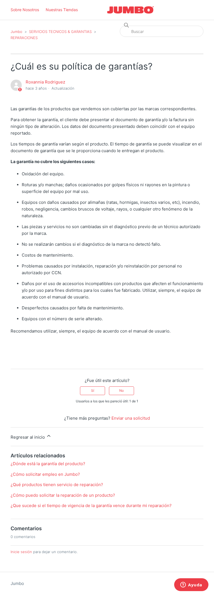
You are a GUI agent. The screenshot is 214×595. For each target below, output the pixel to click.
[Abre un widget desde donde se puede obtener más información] (191, 585)
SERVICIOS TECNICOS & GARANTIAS (60, 31)
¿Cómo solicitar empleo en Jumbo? (45, 474)
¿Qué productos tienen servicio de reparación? (57, 484)
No (121, 390)
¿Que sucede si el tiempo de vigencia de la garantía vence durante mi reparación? (91, 505)
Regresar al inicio (28, 437)
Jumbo (16, 31)
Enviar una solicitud (130, 418)
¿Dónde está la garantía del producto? (48, 463)
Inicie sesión (21, 551)
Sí (92, 390)
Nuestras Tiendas (62, 9)
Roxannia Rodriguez (45, 82)
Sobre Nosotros (25, 9)
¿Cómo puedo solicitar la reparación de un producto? (63, 495)
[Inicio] (130, 10)
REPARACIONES (24, 37)
